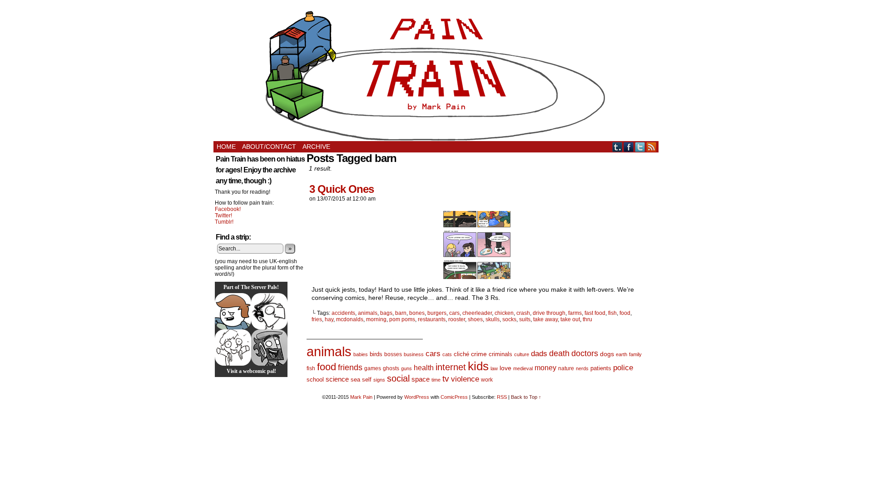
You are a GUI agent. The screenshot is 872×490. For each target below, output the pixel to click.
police (623, 367)
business (414, 354)
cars (454, 313)
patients (600, 368)
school (315, 379)
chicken (504, 313)
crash (523, 313)
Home (226, 146)
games (372, 368)
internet (451, 367)
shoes (475, 319)
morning (376, 319)
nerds (582, 368)
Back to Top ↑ (526, 397)
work (487, 380)
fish (612, 313)
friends (350, 367)
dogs (607, 354)
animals (367, 313)
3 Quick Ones (341, 189)
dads (539, 353)
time (436, 379)
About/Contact (269, 146)
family (635, 354)
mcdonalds (349, 319)
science (337, 379)
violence (465, 379)
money (545, 367)
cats (447, 354)
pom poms (402, 319)
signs (379, 379)
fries (317, 319)
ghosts (391, 368)
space (420, 379)
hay (329, 319)
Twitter (640, 146)
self (367, 379)
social (398, 378)
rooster (456, 319)
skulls (493, 319)
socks (509, 319)
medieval (523, 368)
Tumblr (617, 146)
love (505, 368)
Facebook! (228, 209)
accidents (343, 313)
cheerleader (477, 313)
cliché (461, 354)
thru (587, 319)
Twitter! (223, 215)
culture (521, 354)
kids (478, 366)
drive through (549, 313)
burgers (436, 313)
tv (445, 378)
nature (566, 368)
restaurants (432, 319)
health (424, 368)
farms (575, 313)
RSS (651, 146)
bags (386, 313)
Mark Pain (361, 397)
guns (406, 368)
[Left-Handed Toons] (233, 347)
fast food (595, 313)
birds (376, 354)
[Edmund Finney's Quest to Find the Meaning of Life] (269, 311)
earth (621, 354)
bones (417, 313)
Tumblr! (224, 222)
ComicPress (454, 397)
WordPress (416, 397)
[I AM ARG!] (269, 347)
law (494, 368)
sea (355, 379)
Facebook (628, 146)
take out (570, 319)
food (624, 313)
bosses (393, 354)
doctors (584, 353)
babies (360, 354)
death (559, 353)
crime (479, 354)
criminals (500, 354)
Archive (316, 146)
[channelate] (233, 311)
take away (545, 319)
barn (400, 313)
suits (524, 319)
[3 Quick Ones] (477, 276)
